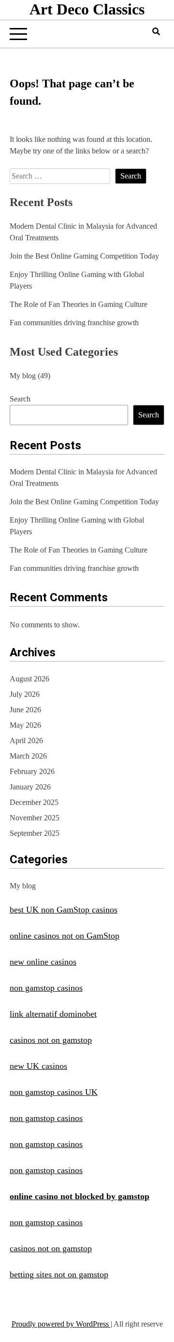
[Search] (156, 32)
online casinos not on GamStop (64, 936)
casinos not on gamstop (51, 1040)
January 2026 (30, 787)
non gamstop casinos (46, 988)
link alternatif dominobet (53, 1014)
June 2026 (25, 710)
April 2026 (26, 740)
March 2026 (28, 756)
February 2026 (32, 771)
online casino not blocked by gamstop (79, 1196)
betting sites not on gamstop (59, 1274)
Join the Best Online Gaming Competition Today (84, 256)
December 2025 (34, 802)
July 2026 (25, 694)
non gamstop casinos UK (54, 1092)
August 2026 (29, 679)
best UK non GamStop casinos (63, 909)
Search (20, 399)
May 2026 (25, 725)
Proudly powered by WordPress (61, 1324)
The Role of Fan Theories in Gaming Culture (78, 304)
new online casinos (43, 962)
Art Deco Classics (87, 9)
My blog (23, 376)
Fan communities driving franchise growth (74, 322)
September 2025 (34, 833)
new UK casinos (38, 1066)
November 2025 (34, 818)
